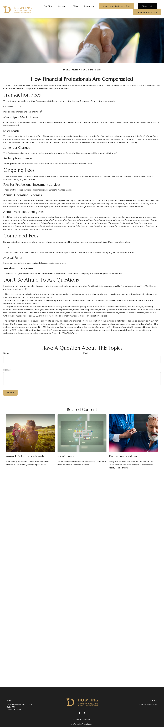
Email (85, 353)
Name (6, 353)
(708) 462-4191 (150, 704)
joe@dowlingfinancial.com (82, 724)
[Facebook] (79, 713)
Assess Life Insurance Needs (25, 456)
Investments (66, 456)
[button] (48, 6)
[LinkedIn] (84, 713)
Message (7, 369)
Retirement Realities (123, 456)
